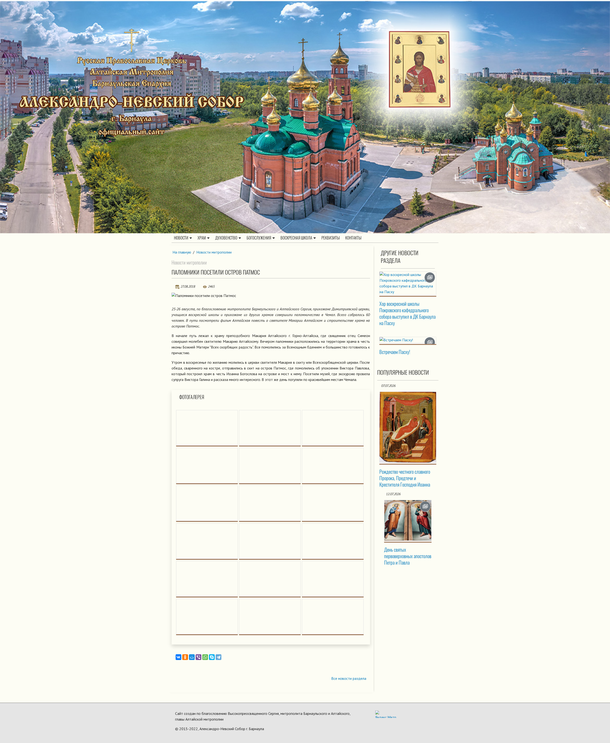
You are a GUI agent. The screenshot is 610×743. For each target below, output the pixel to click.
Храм (202, 238)
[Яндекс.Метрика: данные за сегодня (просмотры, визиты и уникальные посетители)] (385, 714)
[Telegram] (218, 657)
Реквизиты (330, 238)
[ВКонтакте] (178, 657)
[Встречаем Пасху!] (408, 340)
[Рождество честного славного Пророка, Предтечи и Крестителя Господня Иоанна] (408, 427)
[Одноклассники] (185, 657)
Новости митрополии (214, 252)
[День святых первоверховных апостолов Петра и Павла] (408, 520)
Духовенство (226, 238)
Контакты (353, 238)
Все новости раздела (348, 678)
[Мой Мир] (192, 657)
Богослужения (259, 238)
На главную (182, 252)
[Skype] (212, 657)
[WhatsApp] (205, 657)
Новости (181, 238)
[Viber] (198, 657)
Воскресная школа (296, 238)
